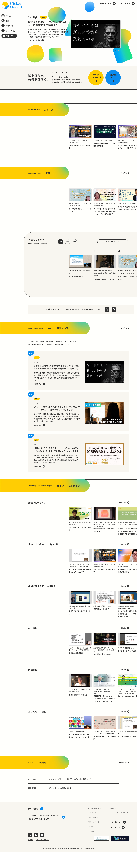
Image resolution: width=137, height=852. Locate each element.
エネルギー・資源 (37, 711)
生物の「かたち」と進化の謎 (43, 544)
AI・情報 (32, 628)
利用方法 (113, 808)
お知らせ (91, 826)
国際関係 (32, 669)
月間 (67, 242)
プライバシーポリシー (42, 839)
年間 (74, 242)
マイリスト (91, 831)
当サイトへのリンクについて (119, 813)
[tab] (114, 50)
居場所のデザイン (37, 502)
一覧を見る (123, 173)
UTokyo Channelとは (94, 808)
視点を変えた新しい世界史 (42, 586)
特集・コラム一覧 (93, 822)
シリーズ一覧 (92, 813)
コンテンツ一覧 (93, 817)
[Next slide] (125, 34)
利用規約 (30, 839)
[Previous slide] (24, 34)
